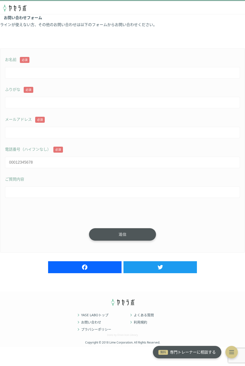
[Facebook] (85, 267)
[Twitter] (160, 267)
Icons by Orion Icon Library (122, 335)
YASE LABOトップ (94, 315)
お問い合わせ (91, 322)
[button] (231, 352)
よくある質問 (144, 315)
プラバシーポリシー (96, 329)
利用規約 (140, 322)
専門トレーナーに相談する (188, 352)
